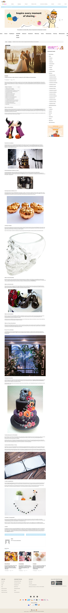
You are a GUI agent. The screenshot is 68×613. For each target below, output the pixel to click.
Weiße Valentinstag (52, 122)
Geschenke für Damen (52, 99)
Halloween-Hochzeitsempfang (10, 93)
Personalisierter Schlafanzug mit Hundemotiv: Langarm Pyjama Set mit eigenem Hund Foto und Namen (25, 567)
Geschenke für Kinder (52, 88)
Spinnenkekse (33, 280)
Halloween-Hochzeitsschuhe (10, 94)
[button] (18, 87)
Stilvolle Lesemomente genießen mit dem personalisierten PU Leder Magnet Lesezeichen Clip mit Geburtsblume (39, 567)
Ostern (42, 33)
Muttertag (37, 33)
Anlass (5, 33)
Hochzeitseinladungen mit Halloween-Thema (12, 90)
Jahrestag (50, 69)
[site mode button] (60, 20)
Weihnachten (62, 33)
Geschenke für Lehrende (53, 90)
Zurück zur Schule (52, 71)
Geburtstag (51, 65)
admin (12, 79)
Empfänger (11, 33)
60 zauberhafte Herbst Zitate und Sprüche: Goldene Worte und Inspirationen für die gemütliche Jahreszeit (11, 567)
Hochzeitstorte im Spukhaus (10, 89)
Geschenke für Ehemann (53, 78)
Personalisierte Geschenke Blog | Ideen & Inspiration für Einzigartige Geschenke (31, 29)
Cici (10, 570)
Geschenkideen (21, 563)
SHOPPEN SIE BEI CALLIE (18, 35)
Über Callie (3, 581)
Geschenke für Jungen (52, 86)
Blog (2, 586)
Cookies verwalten (26, 611)
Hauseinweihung (51, 63)
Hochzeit (50, 67)
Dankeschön (51, 61)
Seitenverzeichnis (4, 588)
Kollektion (8, 531)
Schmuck (24, 33)
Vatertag (55, 33)
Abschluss (7, 104)
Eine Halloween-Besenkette (39, 109)
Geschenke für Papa (52, 103)
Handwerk (30, 33)
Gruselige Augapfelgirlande (10, 102)
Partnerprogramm (17, 592)
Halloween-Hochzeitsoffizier (10, 95)
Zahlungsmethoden (17, 588)
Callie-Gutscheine (4, 590)
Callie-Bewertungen (4, 592)
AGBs (2, 584)
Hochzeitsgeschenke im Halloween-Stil (11, 91)
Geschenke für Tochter (52, 101)
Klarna (15, 590)
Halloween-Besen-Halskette (10, 88)
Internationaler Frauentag (51, 51)
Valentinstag (48, 33)
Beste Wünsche (7, 563)
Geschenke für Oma (52, 97)
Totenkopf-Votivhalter (9, 92)
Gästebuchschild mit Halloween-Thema (12, 101)
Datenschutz (16, 586)
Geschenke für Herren (52, 84)
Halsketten (51, 109)
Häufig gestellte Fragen (17, 581)
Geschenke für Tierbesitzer (53, 82)
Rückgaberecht (16, 584)
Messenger (30, 581)
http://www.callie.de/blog (17, 540)
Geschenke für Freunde (52, 80)
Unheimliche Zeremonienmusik (10, 103)
